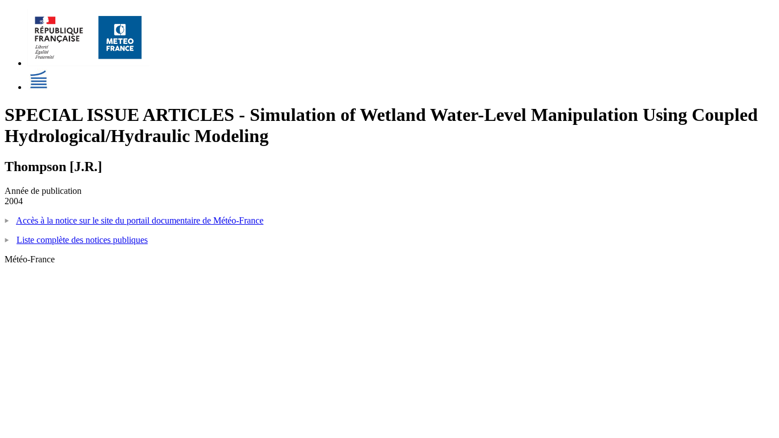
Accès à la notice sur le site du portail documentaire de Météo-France (139, 220)
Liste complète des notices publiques (82, 240)
